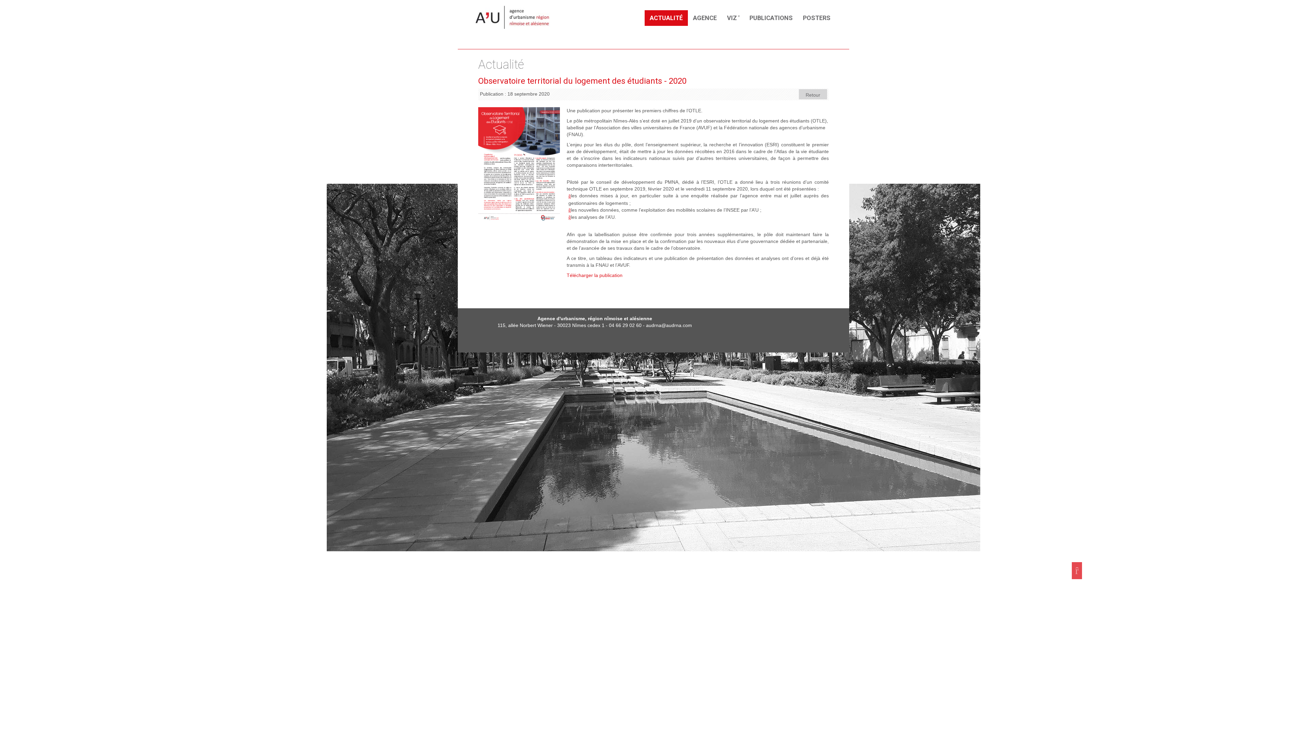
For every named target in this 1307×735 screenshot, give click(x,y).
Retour (813, 95)
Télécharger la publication (595, 275)
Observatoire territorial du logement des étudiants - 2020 (582, 81)
